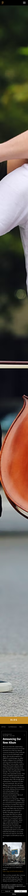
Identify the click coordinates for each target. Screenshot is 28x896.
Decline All (7, 891)
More (21, 726)
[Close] (26, 884)
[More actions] (24, 735)
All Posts (3, 726)
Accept (20, 891)
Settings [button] (14, 894)
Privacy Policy (11, 887)
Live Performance (12, 726)
